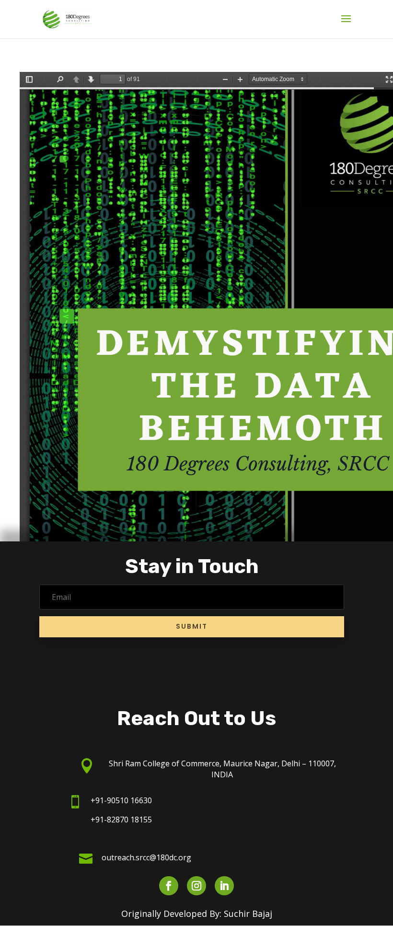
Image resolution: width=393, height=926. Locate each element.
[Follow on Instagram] (196, 885)
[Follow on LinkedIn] (224, 885)
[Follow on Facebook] (168, 885)
